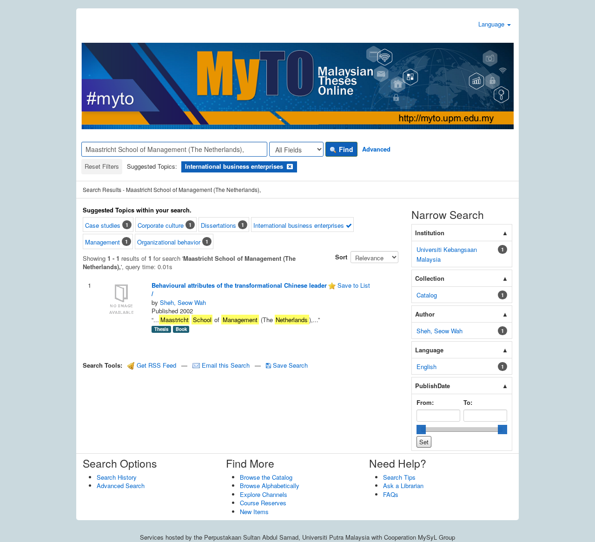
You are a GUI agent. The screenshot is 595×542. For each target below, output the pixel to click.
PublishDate (432, 385)
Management (102, 242)
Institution (429, 232)
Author (425, 314)
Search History (117, 477)
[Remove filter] (290, 166)
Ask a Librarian (403, 485)
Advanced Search (121, 485)
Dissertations (218, 225)
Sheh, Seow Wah (183, 302)
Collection (429, 278)
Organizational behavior (168, 242)
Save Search (289, 365)
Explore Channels (263, 494)
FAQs (390, 494)
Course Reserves (263, 502)
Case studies (102, 225)
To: (467, 402)
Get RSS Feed (155, 365)
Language (492, 24)
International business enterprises (299, 225)
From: (425, 402)
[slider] (421, 429)
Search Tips (399, 477)
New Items (254, 511)
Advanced (376, 149)
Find (345, 149)
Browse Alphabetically (269, 485)
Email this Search (225, 365)
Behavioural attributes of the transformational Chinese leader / (239, 289)
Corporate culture (161, 225)
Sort (341, 256)
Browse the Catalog (266, 477)
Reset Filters (102, 166)
